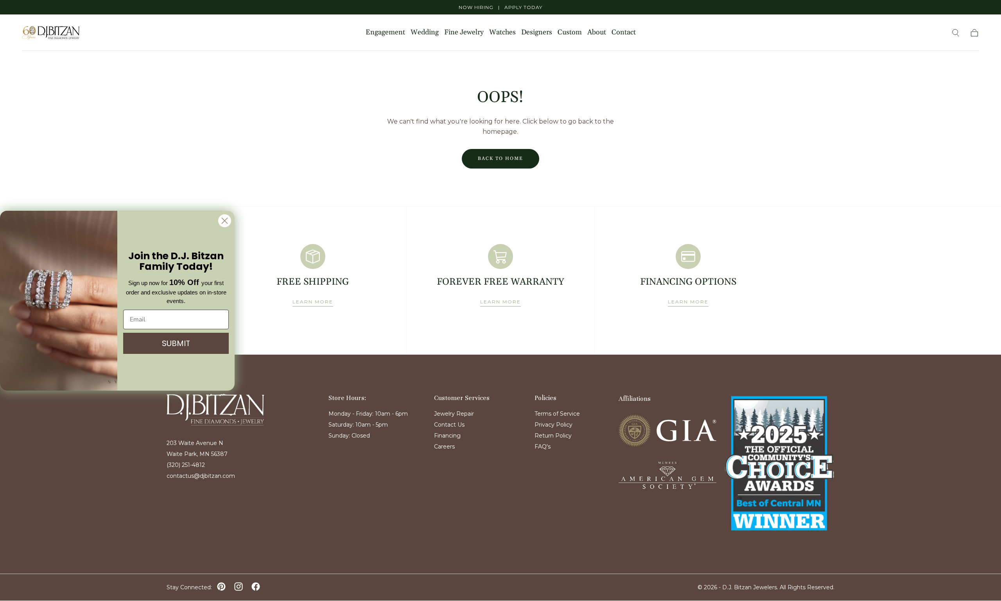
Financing (447, 435)
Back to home (500, 158)
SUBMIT (176, 343)
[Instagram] (238, 586)
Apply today (523, 7)
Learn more (312, 302)
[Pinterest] (221, 586)
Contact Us (449, 424)
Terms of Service (557, 413)
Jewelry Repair (454, 413)
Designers (536, 33)
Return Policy (553, 435)
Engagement (385, 33)
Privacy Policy (553, 424)
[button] (955, 33)
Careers (444, 446)
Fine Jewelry (464, 33)
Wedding (425, 33)
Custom (570, 33)
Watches (502, 33)
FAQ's (543, 446)
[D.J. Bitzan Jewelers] (215, 410)
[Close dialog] (224, 221)
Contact (624, 33)
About (596, 33)
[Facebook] (255, 586)
